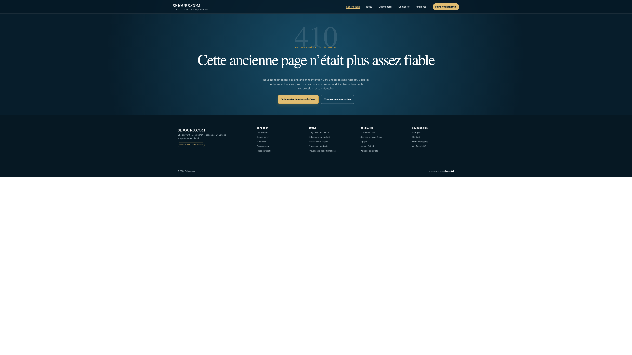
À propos (416, 132)
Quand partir (385, 6)
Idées (369, 6)
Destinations (353, 6)
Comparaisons (263, 146)
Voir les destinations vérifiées (298, 99)
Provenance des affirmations (322, 151)
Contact (416, 137)
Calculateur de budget (319, 137)
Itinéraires (421, 6)
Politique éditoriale (369, 151)
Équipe (363, 141)
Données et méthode (318, 146)
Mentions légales (420, 141)
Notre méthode (367, 132)
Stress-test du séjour (318, 141)
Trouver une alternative (337, 99)
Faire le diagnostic (446, 6)
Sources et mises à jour (371, 137)
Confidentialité (419, 146)
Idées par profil (264, 151)
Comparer (403, 6)
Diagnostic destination (319, 132)
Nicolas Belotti (367, 146)
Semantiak (449, 171)
